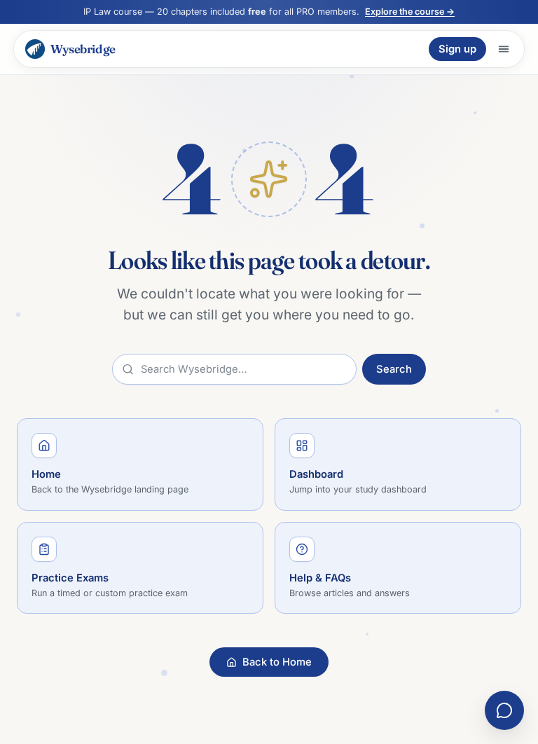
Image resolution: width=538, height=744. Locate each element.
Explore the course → (410, 11)
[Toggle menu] (504, 49)
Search (394, 369)
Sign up (457, 49)
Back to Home (277, 662)
